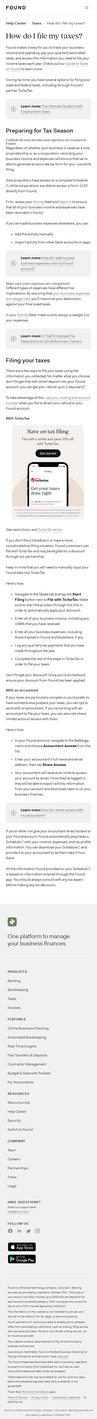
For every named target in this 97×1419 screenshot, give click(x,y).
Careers (14, 1159)
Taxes (36, 23)
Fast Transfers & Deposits (27, 1055)
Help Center (16, 23)
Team (12, 1150)
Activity (38, 201)
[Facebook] (10, 1230)
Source (63, 1356)
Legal (12, 1186)
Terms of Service (17, 1397)
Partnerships (18, 1168)
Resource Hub (19, 1102)
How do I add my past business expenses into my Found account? (47, 263)
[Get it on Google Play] (27, 1259)
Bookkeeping (18, 989)
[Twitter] (28, 1230)
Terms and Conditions (35, 1392)
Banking (14, 980)
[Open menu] (86, 7)
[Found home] (16, 7)
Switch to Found (20, 1129)
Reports (65, 201)
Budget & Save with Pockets (29, 1073)
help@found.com (18, 1211)
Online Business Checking (28, 1028)
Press (12, 1177)
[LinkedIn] (19, 1230)
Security (14, 1120)
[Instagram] (37, 1230)
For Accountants (20, 1082)
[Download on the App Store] (27, 1246)
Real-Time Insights (22, 1046)
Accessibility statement (66, 1397)
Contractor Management (27, 1064)
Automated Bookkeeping (27, 1037)
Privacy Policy (39, 1397)
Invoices (14, 1007)
